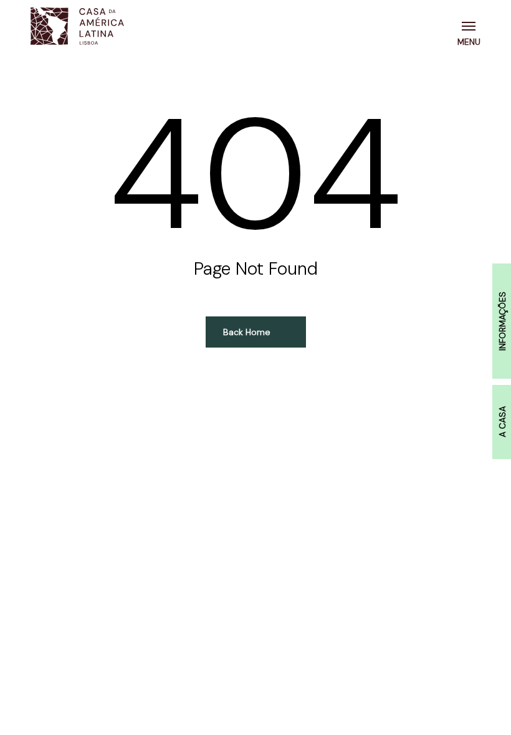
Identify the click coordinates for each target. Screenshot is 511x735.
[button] (471, 26)
